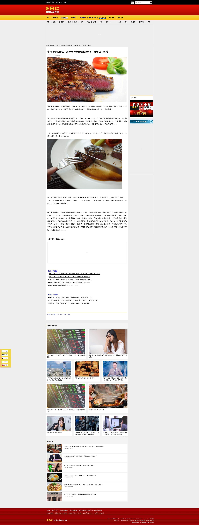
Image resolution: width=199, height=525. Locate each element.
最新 (48, 22)
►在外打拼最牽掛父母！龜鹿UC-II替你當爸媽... (65, 282)
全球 (82, 22)
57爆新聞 (83, 17)
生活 (120, 22)
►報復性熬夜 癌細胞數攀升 (57, 285)
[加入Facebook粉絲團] (5, 362)
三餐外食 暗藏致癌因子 (54, 432)
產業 (69, 22)
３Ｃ (113, 22)
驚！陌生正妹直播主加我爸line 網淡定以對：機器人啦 (69, 277)
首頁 (48, 17)
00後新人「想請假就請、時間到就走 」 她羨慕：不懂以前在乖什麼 (115, 433)
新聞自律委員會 (64, 510)
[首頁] (52, 9)
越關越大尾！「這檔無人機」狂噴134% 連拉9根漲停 (69, 303)
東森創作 (102, 513)
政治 (75, 22)
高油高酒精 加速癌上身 (96, 410)
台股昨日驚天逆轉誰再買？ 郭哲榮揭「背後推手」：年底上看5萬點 (115, 379)
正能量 (133, 22)
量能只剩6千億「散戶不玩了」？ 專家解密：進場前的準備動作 (66, 410)
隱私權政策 (151, 518)
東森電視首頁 (50, 513)
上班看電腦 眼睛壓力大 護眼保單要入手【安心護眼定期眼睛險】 (108, 356)
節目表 (48, 510)
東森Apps (59, 2)
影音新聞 (62, 22)
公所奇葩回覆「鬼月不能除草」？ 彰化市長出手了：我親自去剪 (73, 300)
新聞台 (56, 513)
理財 (107, 22)
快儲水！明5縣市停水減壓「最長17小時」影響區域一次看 (71, 297)
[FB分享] (5, 352)
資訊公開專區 (98, 510)
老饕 (53, 314)
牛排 (57, 314)
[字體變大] (5, 355)
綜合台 (60, 513)
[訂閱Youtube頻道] (5, 365)
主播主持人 (55, 510)
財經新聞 (55, 17)
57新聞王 (74, 17)
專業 (69, 314)
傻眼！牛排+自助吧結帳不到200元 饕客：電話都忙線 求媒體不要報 (74, 274)
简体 (65, 2)
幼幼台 (70, 513)
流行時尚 (141, 22)
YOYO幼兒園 (95, 513)
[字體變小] (5, 359)
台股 (88, 22)
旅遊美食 (120, 17)
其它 (149, 22)
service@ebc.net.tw (150, 520)
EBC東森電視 (50, 2)
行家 (61, 314)
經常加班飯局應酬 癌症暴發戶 (84, 378)
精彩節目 (112, 17)
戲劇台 (65, 513)
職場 (126, 22)
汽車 (101, 22)
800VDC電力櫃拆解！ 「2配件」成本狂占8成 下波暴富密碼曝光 (87, 433)
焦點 (54, 22)
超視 (84, 513)
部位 (65, 314)
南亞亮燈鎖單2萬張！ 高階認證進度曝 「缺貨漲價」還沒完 (59, 379)
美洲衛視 (88, 513)
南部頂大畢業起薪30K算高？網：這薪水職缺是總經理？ (70, 279)
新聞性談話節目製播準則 (86, 510)
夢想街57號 (92, 17)
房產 (94, 22)
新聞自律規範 (73, 510)
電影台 (74, 513)
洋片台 (79, 513)
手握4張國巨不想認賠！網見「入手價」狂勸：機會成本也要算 (66, 356)
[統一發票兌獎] (141, 123)
